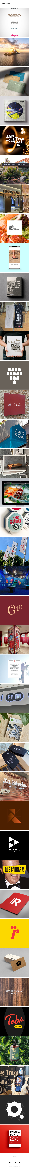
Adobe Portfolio (17, 1166)
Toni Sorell (5, 3)
